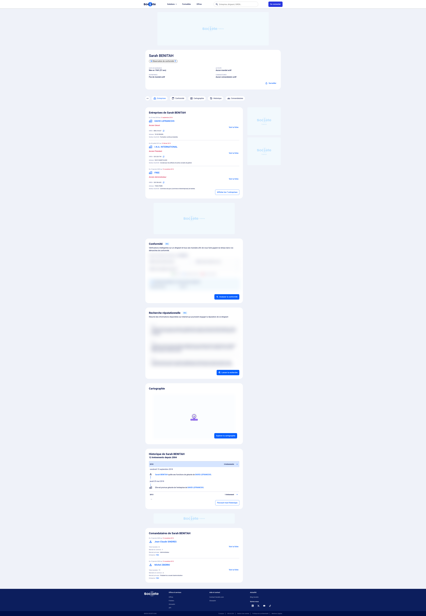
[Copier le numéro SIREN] (163, 131)
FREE (157, 555)
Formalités (186, 4)
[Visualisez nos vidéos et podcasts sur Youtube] (264, 605)
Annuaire (172, 604)
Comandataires (237, 98)
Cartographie (199, 98)
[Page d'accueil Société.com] (150, 4)
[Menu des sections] (147, 98)
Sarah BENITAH (161, 475)
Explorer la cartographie (225, 436)
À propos (221, 613)
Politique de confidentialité (260, 613)
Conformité (179, 98)
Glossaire (212, 601)
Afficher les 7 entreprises (227, 192)
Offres (199, 4)
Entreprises (161, 98)
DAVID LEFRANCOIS (203, 475)
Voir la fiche (233, 127)
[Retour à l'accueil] (151, 593)
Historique (217, 98)
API (170, 608)
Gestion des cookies (243, 613)
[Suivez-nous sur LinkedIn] (252, 605)
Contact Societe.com (216, 597)
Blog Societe (254, 597)
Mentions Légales (277, 613)
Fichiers (171, 601)
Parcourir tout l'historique (227, 503)
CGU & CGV (230, 613)
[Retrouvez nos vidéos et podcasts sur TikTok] (270, 605)
